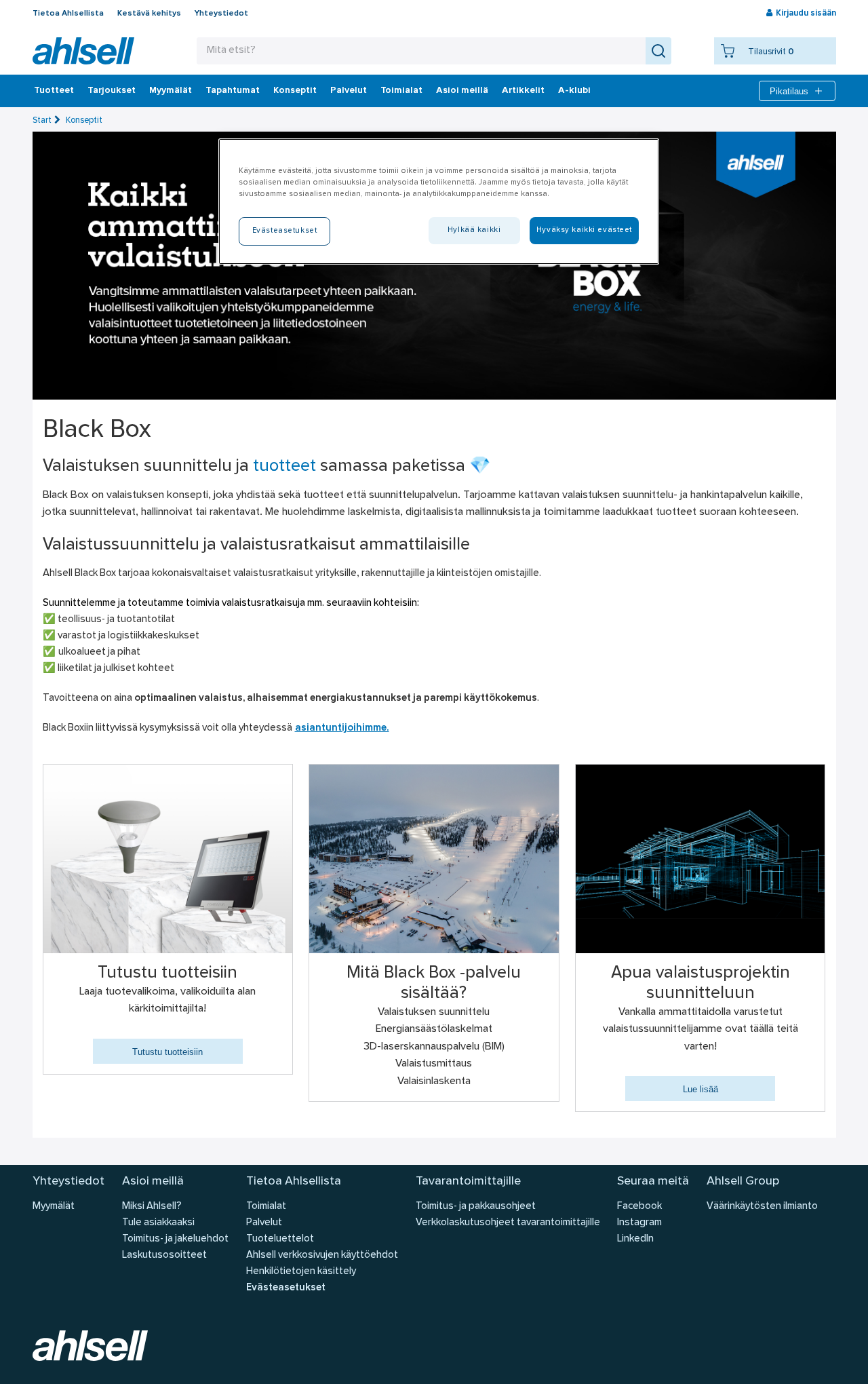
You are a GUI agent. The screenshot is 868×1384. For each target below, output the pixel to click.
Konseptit (295, 91)
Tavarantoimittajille (468, 1181)
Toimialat (401, 91)
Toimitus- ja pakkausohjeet (476, 1206)
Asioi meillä (462, 91)
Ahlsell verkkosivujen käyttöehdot (322, 1255)
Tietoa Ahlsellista (68, 13)
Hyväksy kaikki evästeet (584, 230)
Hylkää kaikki (474, 230)
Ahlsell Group (743, 1181)
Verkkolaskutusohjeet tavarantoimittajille (508, 1222)
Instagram (639, 1222)
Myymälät (170, 91)
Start (42, 120)
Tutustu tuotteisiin (167, 1052)
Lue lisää (700, 1089)
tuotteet (284, 466)
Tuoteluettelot (280, 1239)
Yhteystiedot (221, 13)
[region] (438, 201)
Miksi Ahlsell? (152, 1206)
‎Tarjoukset (111, 91)
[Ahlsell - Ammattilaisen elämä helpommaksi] (83, 50)
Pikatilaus (789, 91)
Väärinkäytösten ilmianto (762, 1206)
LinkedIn (635, 1239)
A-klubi (574, 91)
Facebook (639, 1206)
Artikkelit (523, 91)
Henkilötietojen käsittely (301, 1271)
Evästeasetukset (286, 1288)
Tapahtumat (232, 91)
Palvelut (348, 91)
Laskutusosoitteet (164, 1255)
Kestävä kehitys (149, 13)
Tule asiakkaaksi (158, 1222)
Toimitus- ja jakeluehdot (175, 1239)
